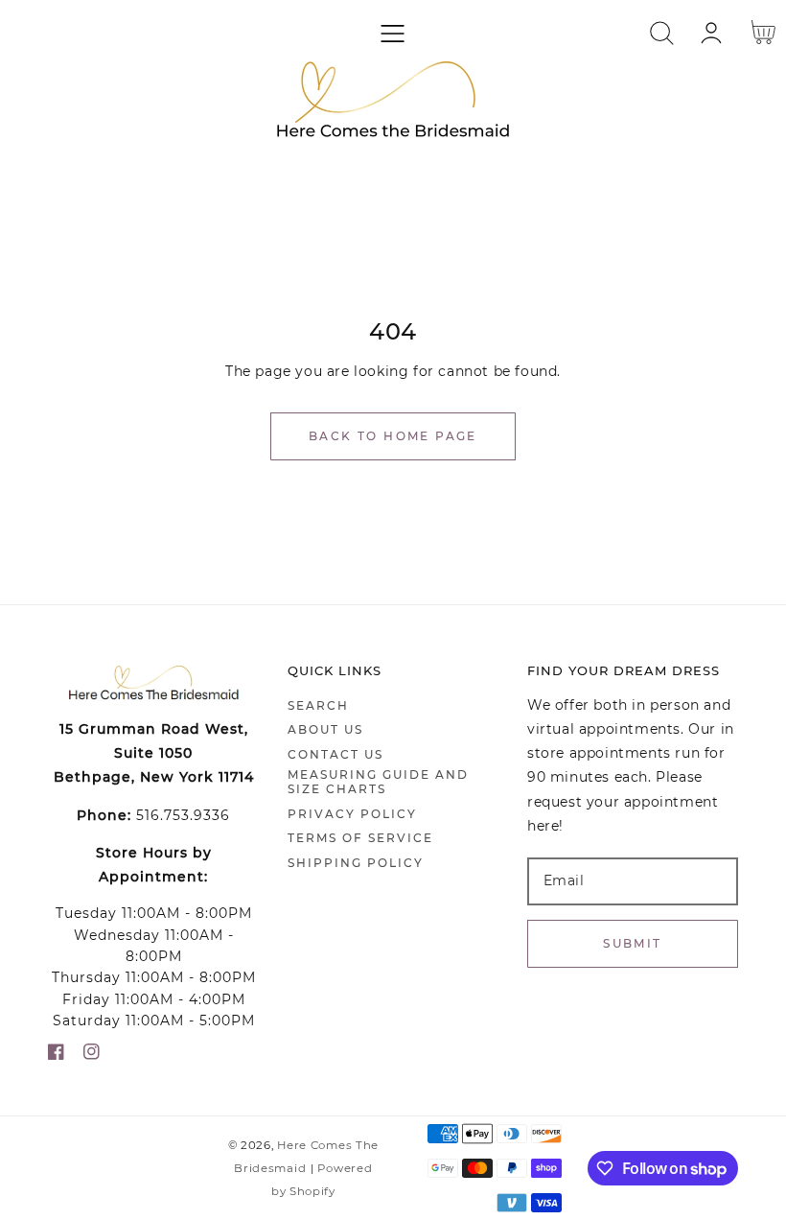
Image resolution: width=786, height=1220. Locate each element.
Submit (632, 943)
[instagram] (91, 1056)
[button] (392, 33)
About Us (325, 729)
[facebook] (56, 1056)
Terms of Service (360, 838)
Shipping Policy (356, 863)
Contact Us (335, 754)
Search (318, 705)
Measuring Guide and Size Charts (378, 782)
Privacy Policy (352, 814)
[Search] (662, 33)
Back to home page (393, 436)
